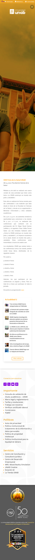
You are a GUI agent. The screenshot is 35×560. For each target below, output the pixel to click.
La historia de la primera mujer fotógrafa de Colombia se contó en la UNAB (19, 311)
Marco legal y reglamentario (16, 399)
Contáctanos (10, 410)
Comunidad (30, 1)
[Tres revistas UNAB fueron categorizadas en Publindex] (7, 305)
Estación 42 (9, 470)
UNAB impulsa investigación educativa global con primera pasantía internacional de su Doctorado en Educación (19, 320)
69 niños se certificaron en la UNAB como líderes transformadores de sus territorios (18, 337)
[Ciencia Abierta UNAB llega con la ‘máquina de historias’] (7, 350)
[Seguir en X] (8, 384)
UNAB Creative (11, 467)
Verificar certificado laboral (16, 407)
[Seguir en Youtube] (12, 384)
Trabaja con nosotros (14, 405)
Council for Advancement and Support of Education (19, 523)
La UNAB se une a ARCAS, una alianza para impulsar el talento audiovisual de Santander (19, 329)
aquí (22, 290)
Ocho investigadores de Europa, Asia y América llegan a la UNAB (19, 345)
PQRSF (7, 413)
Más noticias (17, 358)
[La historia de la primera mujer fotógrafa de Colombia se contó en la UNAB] (7, 310)
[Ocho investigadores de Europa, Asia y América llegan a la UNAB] (7, 345)
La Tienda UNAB (11, 472)
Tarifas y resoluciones (14, 402)
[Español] (4, 1)
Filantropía (9, 1)
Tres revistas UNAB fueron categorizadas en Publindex (18, 305)
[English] (2, 1)
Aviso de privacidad (13, 423)
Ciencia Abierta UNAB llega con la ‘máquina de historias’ (19, 350)
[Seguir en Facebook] (5, 384)
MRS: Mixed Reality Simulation (17, 464)
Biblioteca (20, 1)
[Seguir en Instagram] (16, 384)
